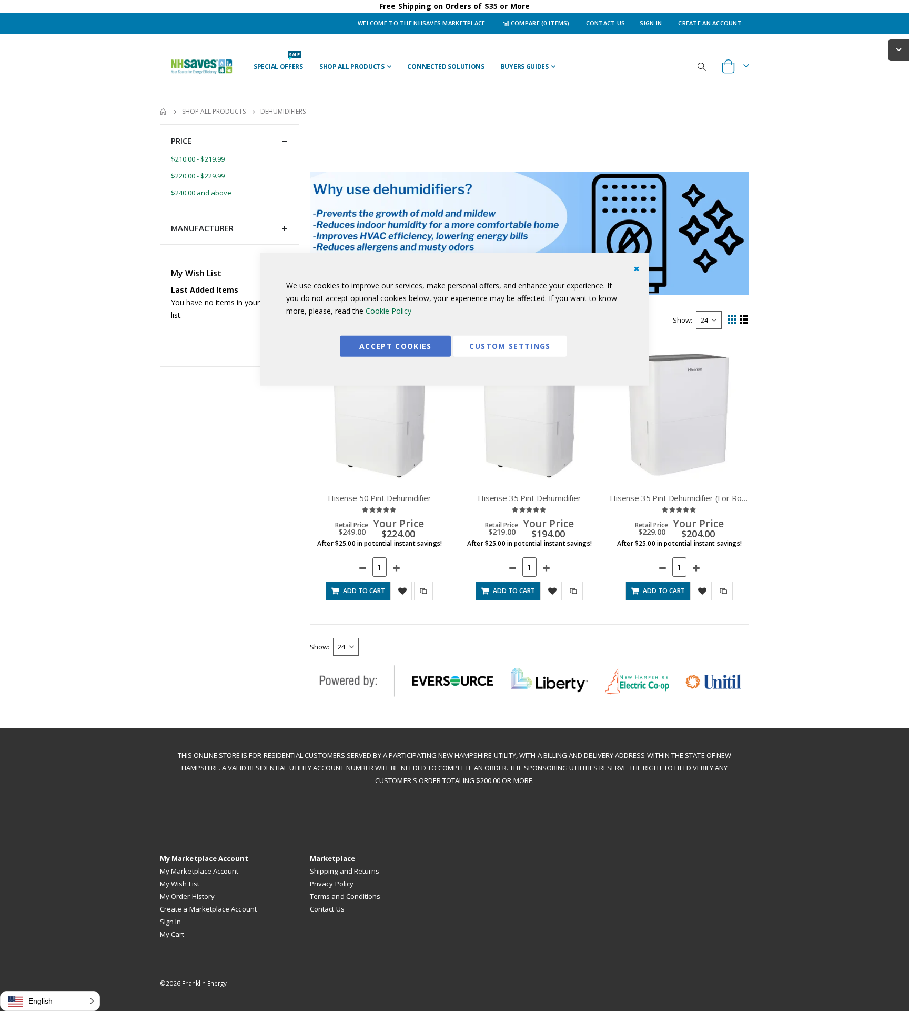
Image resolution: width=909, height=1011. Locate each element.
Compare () (539, 23)
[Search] (701, 66)
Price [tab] (181, 140)
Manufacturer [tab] (202, 228)
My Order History (187, 896)
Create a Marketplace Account (208, 909)
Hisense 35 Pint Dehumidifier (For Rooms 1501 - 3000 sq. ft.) (679, 498)
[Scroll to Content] (898, 50)
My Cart (172, 934)
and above (201, 192)
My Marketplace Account (199, 871)
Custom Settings (509, 346)
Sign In (651, 23)
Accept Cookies (395, 346)
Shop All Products (214, 111)
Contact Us (605, 23)
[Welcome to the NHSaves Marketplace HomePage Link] (201, 66)
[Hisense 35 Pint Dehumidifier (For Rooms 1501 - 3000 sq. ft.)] (679, 414)
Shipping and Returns (344, 871)
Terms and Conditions (345, 896)
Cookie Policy (388, 310)
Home (163, 111)
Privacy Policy (332, 883)
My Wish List (179, 883)
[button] (702, 591)
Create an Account (710, 23)
